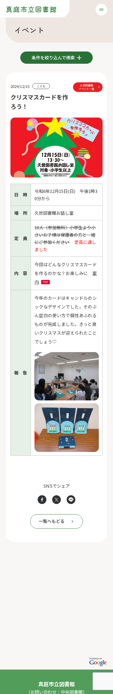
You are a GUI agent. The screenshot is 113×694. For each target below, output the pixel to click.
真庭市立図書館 (31, 9)
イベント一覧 (86, 87)
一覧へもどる (52, 521)
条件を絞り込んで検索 (54, 57)
